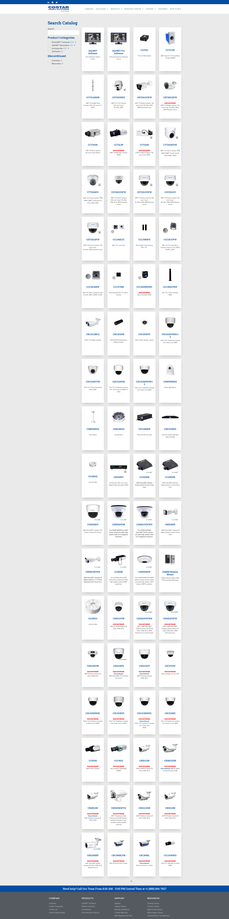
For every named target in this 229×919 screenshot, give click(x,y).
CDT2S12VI (170, 192)
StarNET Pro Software (118, 52)
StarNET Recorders (62, 45)
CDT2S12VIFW (144, 192)
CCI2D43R (144, 477)
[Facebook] (52, 2)
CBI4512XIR (170, 760)
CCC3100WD (170, 855)
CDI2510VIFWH (144, 618)
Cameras (57, 60)
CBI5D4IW (170, 524)
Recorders (58, 63)
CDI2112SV (144, 665)
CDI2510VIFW (170, 618)
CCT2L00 (118, 144)
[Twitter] (56, 2)
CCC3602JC (119, 239)
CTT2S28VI (93, 192)
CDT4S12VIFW (118, 192)
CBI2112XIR (144, 808)
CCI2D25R (170, 477)
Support (150, 9)
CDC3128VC (119, 713)
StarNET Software (92, 52)
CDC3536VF (144, 334)
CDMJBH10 (118, 429)
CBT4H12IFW (170, 97)
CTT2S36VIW (170, 144)
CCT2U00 (93, 144)
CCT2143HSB (92, 97)
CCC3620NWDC (144, 286)
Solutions (101, 9)
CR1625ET (119, 477)
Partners (163, 9)
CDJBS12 (92, 618)
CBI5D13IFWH (93, 571)
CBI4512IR (93, 808)
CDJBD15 (92, 476)
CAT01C (144, 50)
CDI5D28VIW (118, 524)
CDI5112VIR (118, 618)
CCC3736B (118, 286)
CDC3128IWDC (144, 713)
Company (89, 9)
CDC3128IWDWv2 (144, 383)
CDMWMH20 (170, 381)
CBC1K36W (118, 334)
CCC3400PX (144, 239)
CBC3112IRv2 (92, 334)
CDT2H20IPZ (118, 97)
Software (57, 51)
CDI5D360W (144, 571)
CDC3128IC (170, 713)
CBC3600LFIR (118, 855)
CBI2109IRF (93, 855)
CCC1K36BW (92, 286)
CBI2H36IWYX (118, 808)
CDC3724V (170, 665)
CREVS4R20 (170, 429)
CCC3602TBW (170, 286)
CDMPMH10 (93, 429)
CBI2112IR (170, 808)
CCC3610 (118, 760)
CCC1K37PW (170, 239)
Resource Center (133, 9)
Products (115, 9)
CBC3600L (144, 855)
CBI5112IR (144, 760)
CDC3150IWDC (93, 713)
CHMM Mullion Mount (170, 573)
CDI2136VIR (93, 665)
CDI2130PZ (118, 665)
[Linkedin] (48, 2)
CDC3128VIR (118, 381)
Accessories (59, 48)
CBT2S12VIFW (144, 97)
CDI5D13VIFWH (144, 524)
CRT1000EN (144, 429)
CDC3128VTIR (93, 381)
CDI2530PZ (92, 524)
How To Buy (175, 9)
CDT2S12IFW (92, 239)
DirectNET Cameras (63, 42)
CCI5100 (93, 760)
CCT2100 (144, 144)
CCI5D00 (118, 571)
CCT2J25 (170, 50)
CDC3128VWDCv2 (170, 335)
